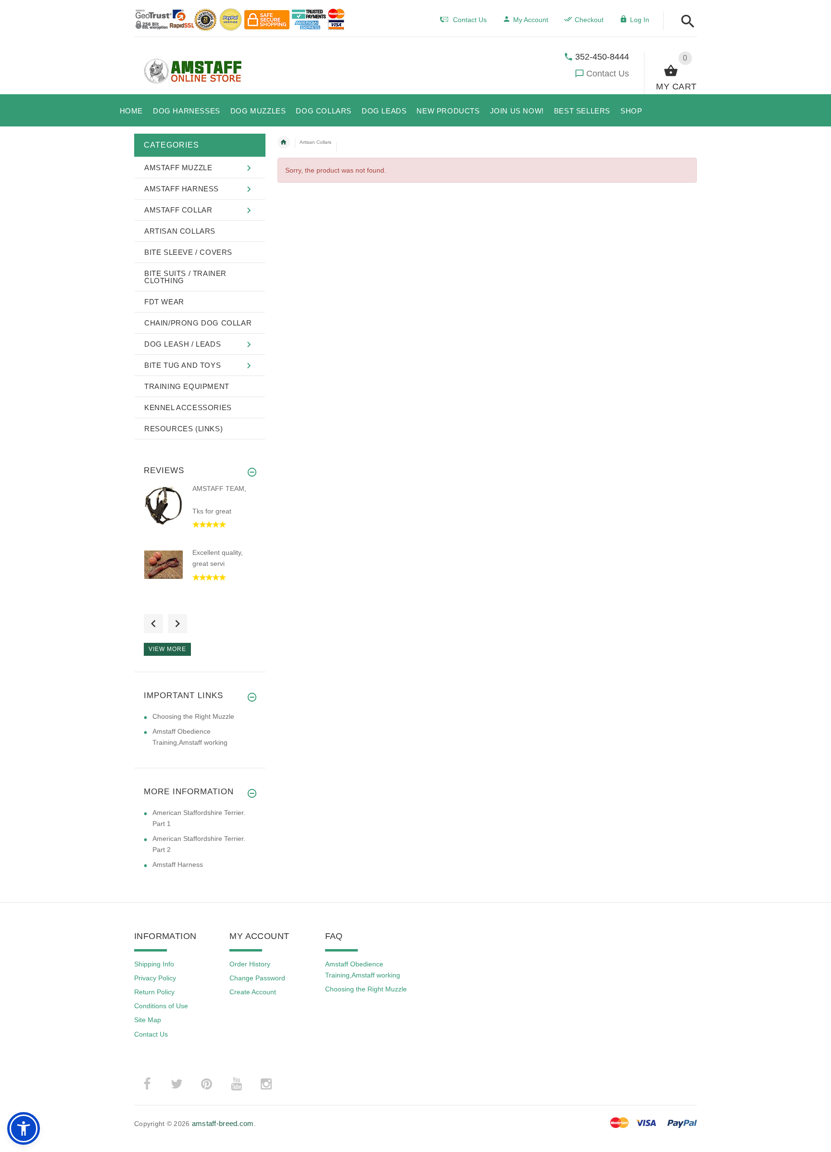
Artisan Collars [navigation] (315, 142)
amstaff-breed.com (223, 1123)
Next (177, 623)
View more (167, 649)
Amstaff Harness (177, 864)
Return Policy (154, 992)
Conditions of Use (161, 1006)
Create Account (252, 992)
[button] (685, 22)
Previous (153, 623)
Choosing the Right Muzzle (193, 716)
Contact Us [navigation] (470, 20)
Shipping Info (154, 964)
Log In (639, 20)
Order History (249, 964)
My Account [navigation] (530, 20)
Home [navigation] (283, 142)
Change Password (257, 978)
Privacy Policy (155, 978)
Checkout (589, 20)
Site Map (147, 1020)
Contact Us (607, 73)
